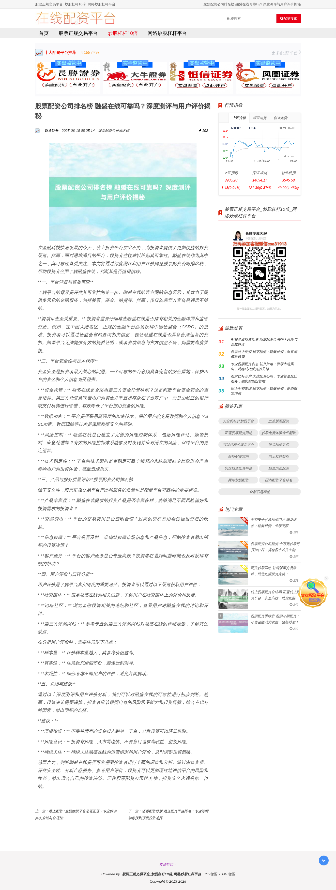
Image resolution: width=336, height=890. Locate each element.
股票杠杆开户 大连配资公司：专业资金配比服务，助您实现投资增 (264, 378)
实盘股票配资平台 (238, 468)
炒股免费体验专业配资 (278, 432)
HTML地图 (227, 874)
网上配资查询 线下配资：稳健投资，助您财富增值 (264, 391)
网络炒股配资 (238, 480)
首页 (44, 33)
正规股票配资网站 (238, 432)
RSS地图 (211, 874)
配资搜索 (290, 18)
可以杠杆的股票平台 (238, 444)
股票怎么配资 (278, 468)
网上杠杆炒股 (278, 456)
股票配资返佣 (278, 444)
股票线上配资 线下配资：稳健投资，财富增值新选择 (264, 354)
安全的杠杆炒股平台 (238, 421)
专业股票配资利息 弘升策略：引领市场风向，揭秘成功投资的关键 (262, 366)
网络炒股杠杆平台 (167, 33)
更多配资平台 (284, 53)
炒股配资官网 (238, 456)
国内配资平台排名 (278, 480)
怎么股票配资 (278, 421)
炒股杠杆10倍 (123, 33)
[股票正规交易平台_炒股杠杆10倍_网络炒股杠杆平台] (75, 18)
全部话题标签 (259, 491)
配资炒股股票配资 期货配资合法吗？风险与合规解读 (264, 342)
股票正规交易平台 (78, 33)
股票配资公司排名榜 (113, 130)
